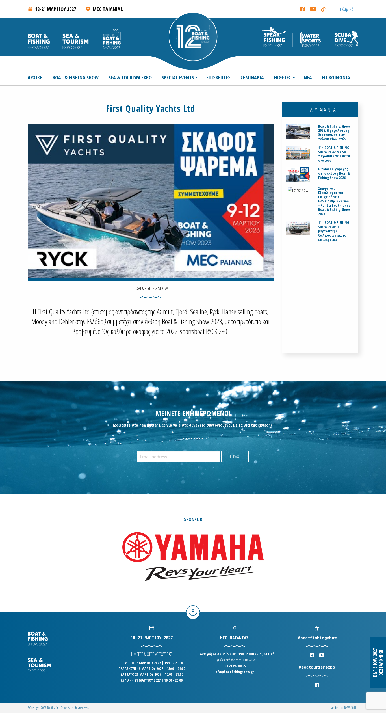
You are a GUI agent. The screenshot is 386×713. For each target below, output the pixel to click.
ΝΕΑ (308, 77)
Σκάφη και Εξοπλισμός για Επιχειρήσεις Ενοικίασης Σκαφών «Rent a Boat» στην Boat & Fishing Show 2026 (334, 201)
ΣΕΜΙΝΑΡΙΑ (252, 77)
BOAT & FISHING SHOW (76, 77)
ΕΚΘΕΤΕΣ (282, 77)
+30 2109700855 (234, 665)
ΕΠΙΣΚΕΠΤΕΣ (218, 77)
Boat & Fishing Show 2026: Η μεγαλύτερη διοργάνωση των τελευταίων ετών (334, 132)
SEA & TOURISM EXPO (130, 77)
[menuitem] (37, 77)
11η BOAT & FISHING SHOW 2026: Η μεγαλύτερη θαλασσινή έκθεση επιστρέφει (333, 231)
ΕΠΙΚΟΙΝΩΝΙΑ (336, 77)
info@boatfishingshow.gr (234, 671)
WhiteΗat (352, 707)
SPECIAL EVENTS (178, 77)
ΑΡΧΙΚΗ (35, 77)
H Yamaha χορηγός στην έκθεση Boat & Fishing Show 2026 (334, 173)
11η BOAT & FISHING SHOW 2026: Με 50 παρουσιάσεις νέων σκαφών (334, 154)
